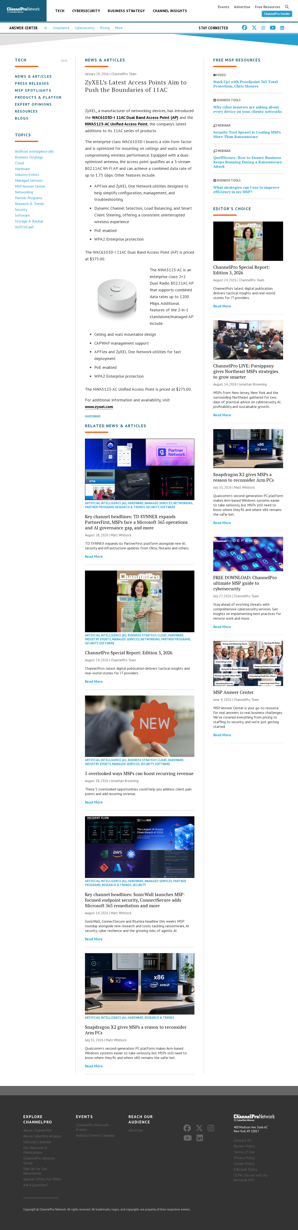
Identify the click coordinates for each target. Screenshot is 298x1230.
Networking (24, 192)
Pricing (105, 28)
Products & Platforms (41, 97)
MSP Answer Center (30, 186)
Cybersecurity (86, 10)
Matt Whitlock (121, 535)
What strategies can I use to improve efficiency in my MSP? (246, 189)
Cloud (19, 163)
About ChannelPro (37, 1130)
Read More (94, 556)
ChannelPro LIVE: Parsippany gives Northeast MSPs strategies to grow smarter (245, 371)
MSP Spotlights (33, 90)
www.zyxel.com (99, 406)
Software (22, 215)
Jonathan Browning (125, 781)
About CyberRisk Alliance (42, 1136)
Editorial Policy (245, 1169)
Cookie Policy (244, 1163)
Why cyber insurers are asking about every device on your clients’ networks (247, 109)
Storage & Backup (29, 221)
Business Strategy (126, 10)
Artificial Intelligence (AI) (34, 151)
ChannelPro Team (123, 74)
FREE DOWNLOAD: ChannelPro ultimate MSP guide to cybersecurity (245, 583)
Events (223, 6)
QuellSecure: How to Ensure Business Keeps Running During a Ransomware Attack (247, 162)
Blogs (22, 118)
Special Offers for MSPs (42, 1179)
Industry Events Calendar (95, 1135)
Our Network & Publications (35, 1150)
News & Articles (33, 76)
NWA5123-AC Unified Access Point (116, 124)
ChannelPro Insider (277, 14)
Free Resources (267, 6)
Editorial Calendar (37, 1141)
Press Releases (32, 83)
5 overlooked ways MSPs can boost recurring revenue (139, 773)
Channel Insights (170, 10)
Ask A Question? (35, 1185)
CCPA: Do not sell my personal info (250, 1177)
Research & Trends (29, 203)
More (119, 28)
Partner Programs (28, 197)
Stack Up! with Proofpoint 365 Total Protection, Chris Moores (245, 84)
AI (45, 28)
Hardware (22, 168)
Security (21, 209)
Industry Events (27, 174)
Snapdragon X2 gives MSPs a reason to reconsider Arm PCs (135, 1029)
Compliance (61, 28)
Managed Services (29, 180)
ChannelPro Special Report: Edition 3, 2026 (128, 652)
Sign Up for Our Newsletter (35, 1171)
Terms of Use (244, 1151)
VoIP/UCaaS (24, 227)
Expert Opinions (33, 104)
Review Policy (244, 1146)
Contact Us (242, 1140)
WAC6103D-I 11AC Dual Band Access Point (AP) (135, 117)
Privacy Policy (244, 1157)
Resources (26, 111)
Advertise (242, 6)
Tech (59, 10)
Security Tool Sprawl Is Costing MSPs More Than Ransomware (247, 134)
